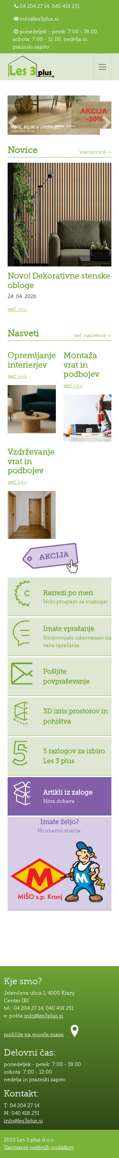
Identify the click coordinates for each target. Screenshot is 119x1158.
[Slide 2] (59, 126)
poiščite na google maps (34, 1034)
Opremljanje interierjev (32, 360)
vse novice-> (95, 152)
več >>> (17, 309)
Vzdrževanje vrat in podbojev (31, 461)
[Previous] (12, 115)
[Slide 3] (71, 126)
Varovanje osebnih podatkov (39, 1147)
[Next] (106, 115)
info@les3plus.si (39, 19)
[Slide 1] (48, 126)
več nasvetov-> (92, 335)
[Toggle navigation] (102, 66)
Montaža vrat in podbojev (81, 365)
